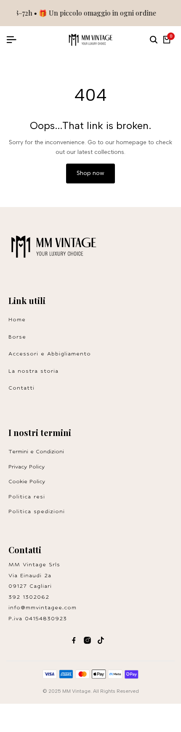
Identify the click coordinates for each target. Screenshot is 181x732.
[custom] (74, 640)
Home (17, 319)
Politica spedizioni (36, 511)
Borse (17, 337)
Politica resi (29, 496)
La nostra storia (33, 371)
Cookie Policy (26, 481)
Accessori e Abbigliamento (49, 353)
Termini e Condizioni (36, 451)
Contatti (21, 388)
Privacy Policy (26, 466)
